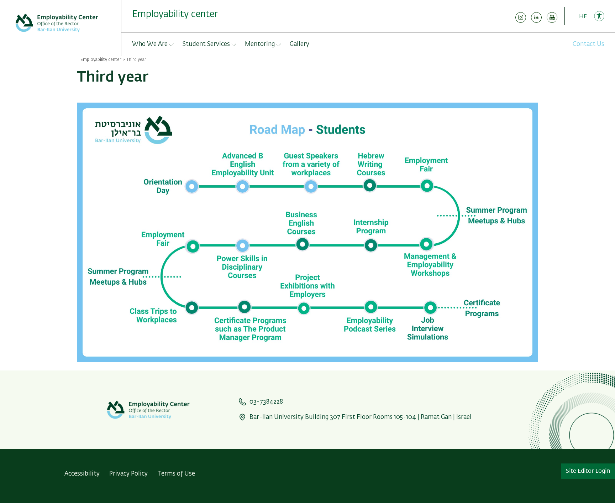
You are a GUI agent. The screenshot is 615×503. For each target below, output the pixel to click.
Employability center (100, 60)
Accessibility (82, 474)
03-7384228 (266, 402)
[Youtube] (552, 21)
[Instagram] (520, 21)
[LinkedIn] (536, 21)
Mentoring (260, 44)
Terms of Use (176, 474)
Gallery (299, 44)
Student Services (206, 44)
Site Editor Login (588, 471)
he (583, 17)
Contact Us (588, 44)
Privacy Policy (128, 474)
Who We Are (150, 44)
